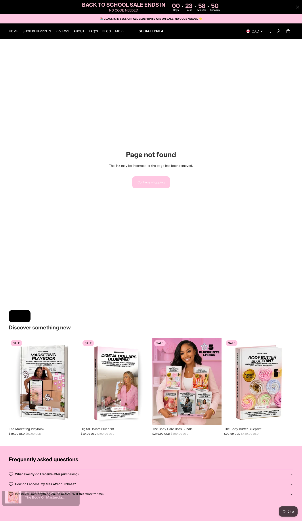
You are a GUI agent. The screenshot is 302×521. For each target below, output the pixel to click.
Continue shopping (151, 182)
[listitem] (119, 31)
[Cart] (288, 31)
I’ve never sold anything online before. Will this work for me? (59, 494)
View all (19, 316)
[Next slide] (143, 381)
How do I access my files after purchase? (45, 484)
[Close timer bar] (297, 7)
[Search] (269, 31)
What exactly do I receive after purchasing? (47, 474)
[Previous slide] (87, 381)
